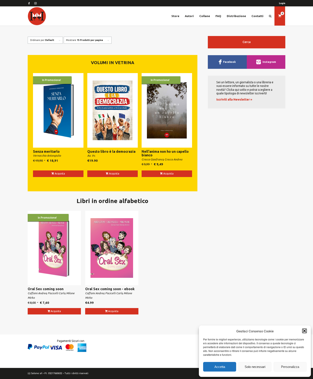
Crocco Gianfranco (153, 159)
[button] (304, 331)
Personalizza (290, 367)
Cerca (247, 42)
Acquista (60, 173)
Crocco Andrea (173, 159)
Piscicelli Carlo (56, 293)
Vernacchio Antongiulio (47, 155)
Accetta (219, 367)
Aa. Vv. (91, 155)
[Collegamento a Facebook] (29, 3)
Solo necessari (255, 367)
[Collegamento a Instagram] (35, 3)
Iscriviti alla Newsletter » (234, 99)
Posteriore (301, 179)
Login (282, 3)
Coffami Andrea (37, 293)
